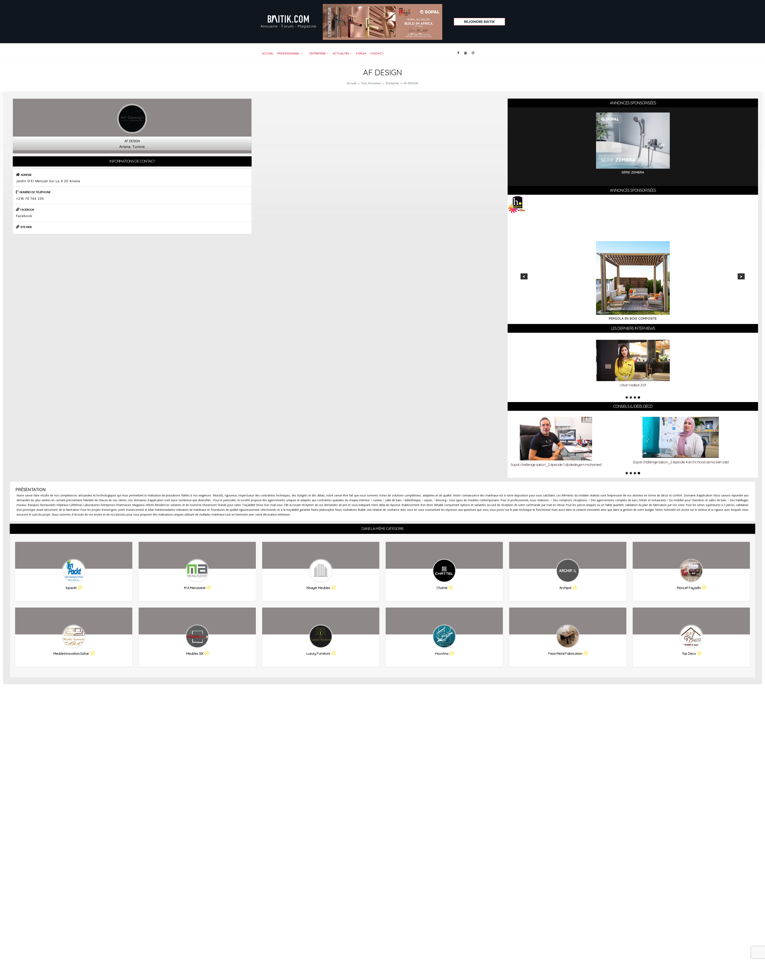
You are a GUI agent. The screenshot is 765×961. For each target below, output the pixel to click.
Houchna (441, 654)
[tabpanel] (633, 366)
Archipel (565, 588)
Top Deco (689, 654)
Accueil (351, 83)
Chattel (441, 588)
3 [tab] (635, 397)
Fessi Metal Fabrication (565, 654)
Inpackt (71, 588)
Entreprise (392, 83)
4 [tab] (639, 397)
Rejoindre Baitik (479, 22)
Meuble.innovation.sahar (71, 654)
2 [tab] (631, 397)
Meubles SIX (194, 654)
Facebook (24, 216)
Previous (524, 276)
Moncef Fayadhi (689, 588)
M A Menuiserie (194, 588)
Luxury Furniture (318, 654)
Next (741, 276)
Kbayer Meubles (318, 588)
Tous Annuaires (371, 83)
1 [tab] (627, 397)
